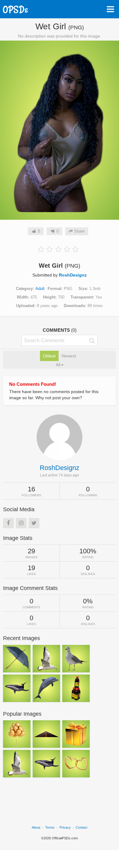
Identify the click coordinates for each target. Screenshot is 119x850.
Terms (50, 827)
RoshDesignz (73, 275)
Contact (81, 827)
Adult (40, 288)
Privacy (65, 827)
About (36, 827)
